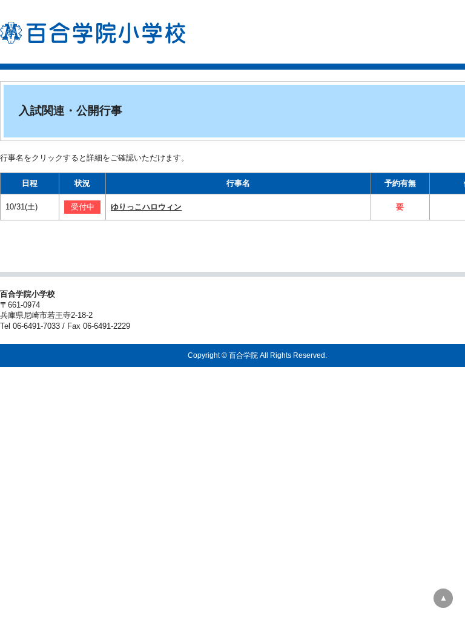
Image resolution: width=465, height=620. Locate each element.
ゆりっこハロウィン (146, 206)
